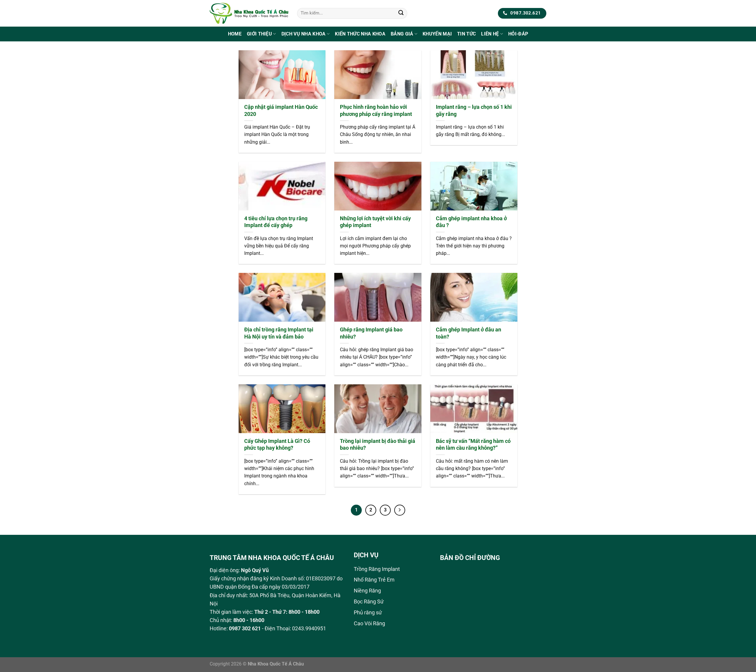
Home (235, 34)
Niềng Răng (367, 591)
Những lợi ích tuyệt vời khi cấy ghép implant (375, 222)
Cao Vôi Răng (369, 623)
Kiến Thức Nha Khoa (360, 34)
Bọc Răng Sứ (369, 602)
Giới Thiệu (259, 34)
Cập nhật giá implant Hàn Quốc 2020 (281, 110)
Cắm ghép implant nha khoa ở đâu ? (471, 222)
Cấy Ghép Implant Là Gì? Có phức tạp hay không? (277, 444)
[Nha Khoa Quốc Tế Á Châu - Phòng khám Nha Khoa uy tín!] (249, 13)
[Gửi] (400, 13)
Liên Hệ (490, 34)
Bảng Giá (402, 34)
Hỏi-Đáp (518, 34)
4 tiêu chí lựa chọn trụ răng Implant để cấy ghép (275, 222)
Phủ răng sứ (368, 613)
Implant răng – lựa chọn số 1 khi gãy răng (474, 110)
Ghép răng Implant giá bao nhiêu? (371, 333)
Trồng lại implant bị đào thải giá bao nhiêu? (377, 444)
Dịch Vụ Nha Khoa (303, 34)
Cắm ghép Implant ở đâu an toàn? (468, 333)
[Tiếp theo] (399, 510)
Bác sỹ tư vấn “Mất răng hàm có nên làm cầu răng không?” (473, 444)
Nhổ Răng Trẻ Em (374, 580)
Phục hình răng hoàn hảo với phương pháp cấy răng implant (376, 110)
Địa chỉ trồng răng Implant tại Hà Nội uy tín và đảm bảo (278, 333)
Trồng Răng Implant (377, 569)
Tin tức (466, 34)
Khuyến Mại (437, 34)
